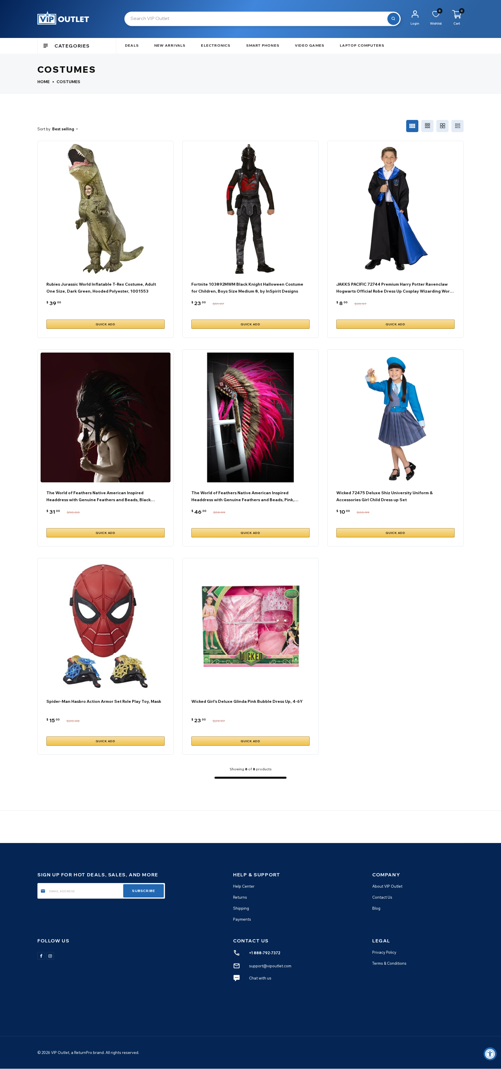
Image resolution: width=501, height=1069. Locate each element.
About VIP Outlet (387, 886)
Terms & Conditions (389, 963)
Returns (240, 897)
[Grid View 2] (442, 126)
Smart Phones (262, 45)
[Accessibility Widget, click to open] (490, 1053)
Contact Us (382, 897)
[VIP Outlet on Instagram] (50, 955)
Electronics (215, 45)
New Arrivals (170, 45)
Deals (132, 45)
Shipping (241, 908)
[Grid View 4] (412, 126)
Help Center (244, 886)
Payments (242, 919)
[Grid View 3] (427, 126)
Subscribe (143, 891)
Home (43, 81)
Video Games (309, 45)
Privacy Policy (384, 952)
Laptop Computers (362, 45)
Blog (376, 908)
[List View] (457, 126)
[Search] (393, 19)
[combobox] (262, 19)
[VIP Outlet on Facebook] (41, 955)
